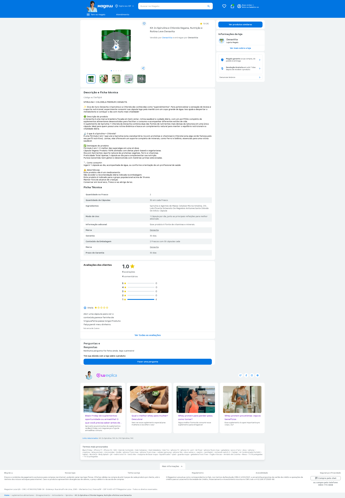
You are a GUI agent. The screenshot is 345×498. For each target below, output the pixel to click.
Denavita (154, 230)
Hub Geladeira (155, 450)
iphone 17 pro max (130, 452)
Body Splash (104, 454)
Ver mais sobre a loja (240, 48)
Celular (235, 452)
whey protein (97, 452)
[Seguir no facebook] (246, 375)
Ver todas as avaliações (148, 335)
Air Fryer (198, 450)
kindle (118, 452)
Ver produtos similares (240, 24)
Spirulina (69, 495)
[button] (208, 6)
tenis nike (132, 454)
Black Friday (87, 450)
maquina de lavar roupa (148, 454)
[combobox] (175, 6)
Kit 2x (115, 438)
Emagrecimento (43, 495)
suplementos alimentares (23, 495)
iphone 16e (177, 452)
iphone (251, 450)
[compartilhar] (143, 68)
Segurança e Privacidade (330, 473)
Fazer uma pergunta (147, 362)
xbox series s (189, 452)
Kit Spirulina (124, 438)
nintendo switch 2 (222, 452)
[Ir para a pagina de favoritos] (224, 6)
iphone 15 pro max (148, 452)
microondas (109, 452)
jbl (111, 454)
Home (6, 495)
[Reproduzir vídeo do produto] (116, 47)
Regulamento (198, 473)
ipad (174, 454)
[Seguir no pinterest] (257, 375)
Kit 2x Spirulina (105, 438)
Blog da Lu (8, 473)
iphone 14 (185, 450)
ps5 (192, 450)
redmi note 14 (120, 454)
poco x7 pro (236, 450)
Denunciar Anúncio (227, 77)
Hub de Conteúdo (125, 450)
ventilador (208, 452)
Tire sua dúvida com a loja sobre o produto (104, 356)
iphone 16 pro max (212, 450)
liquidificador (164, 454)
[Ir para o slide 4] (118, 70)
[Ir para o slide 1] (111, 70)
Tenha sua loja (134, 473)
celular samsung (164, 452)
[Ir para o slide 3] (116, 70)
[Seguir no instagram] (252, 375)
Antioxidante (57, 495)
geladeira (225, 450)
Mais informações (170, 466)
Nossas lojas (70, 473)
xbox (245, 450)
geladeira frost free (199, 454)
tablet (85, 454)
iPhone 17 (98, 450)
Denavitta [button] (167, 38)
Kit (132, 438)
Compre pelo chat (327, 478)
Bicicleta (93, 454)
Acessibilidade (262, 473)
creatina (86, 452)
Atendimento (122, 14)
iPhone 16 (108, 450)
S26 (115, 450)
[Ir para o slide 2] (113, 70)
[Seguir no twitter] (240, 375)
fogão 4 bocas (216, 454)
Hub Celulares (141, 450)
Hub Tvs (165, 450)
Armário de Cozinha (232, 454)
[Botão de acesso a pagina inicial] (99, 6)
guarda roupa (183, 454)
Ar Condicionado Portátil (249, 452)
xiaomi (199, 452)
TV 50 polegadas (255, 454)
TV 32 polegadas (91, 457)
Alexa (244, 454)
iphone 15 (175, 450)
